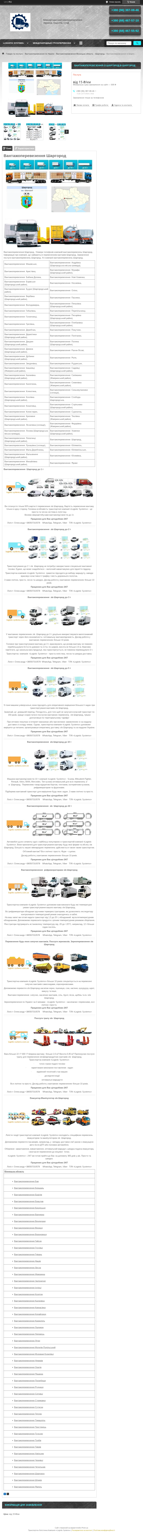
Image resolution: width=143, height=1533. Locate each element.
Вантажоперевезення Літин (27, 1341)
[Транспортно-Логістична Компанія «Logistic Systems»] (20, 21)
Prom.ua (85, 1528)
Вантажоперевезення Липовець (29, 1334)
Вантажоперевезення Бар (26, 1181)
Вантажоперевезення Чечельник (29, 1467)
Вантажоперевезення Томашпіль (29, 1420)
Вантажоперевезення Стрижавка (30, 1400)
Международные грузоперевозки (52, 43)
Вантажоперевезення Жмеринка (29, 1274)
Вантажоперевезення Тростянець (30, 1427)
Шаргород (99, 54)
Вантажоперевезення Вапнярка (29, 1214)
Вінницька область (14, 1171)
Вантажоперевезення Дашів (27, 1261)
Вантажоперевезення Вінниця (28, 1228)
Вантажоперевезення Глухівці (28, 1248)
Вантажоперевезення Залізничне (30, 1281)
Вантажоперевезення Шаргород (29, 1473)
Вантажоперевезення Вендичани (30, 1221)
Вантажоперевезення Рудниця (28, 1387)
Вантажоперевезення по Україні (39, 54)
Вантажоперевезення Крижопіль (29, 1321)
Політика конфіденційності (104, 1530)
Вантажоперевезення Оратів (27, 1367)
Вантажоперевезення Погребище (30, 1380)
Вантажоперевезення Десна (27, 1267)
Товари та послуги (14, 54)
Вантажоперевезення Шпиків (28, 1480)
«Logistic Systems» (13, 43)
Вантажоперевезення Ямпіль (28, 1487)
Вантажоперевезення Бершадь (29, 1188)
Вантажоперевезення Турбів (27, 1440)
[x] (8, 1494)
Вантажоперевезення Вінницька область (74, 54)
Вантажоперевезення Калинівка (29, 1301)
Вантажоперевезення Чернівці (28, 1460)
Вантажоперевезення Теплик (28, 1414)
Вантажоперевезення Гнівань (28, 1254)
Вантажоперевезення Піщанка (28, 1374)
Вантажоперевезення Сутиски (28, 1407)
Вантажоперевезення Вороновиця (30, 1234)
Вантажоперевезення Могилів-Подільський (34, 1347)
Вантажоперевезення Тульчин (28, 1434)
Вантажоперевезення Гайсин (28, 1241)
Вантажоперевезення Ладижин (29, 1327)
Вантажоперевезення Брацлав (28, 1201)
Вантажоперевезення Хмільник (29, 1453)
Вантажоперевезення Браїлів (28, 1194)
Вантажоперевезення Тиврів (27, 1447)
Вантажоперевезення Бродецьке (30, 1208)
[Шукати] (137, 43)
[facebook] (5, 1494)
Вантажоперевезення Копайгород (30, 1314)
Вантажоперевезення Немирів (28, 1360)
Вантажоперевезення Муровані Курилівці (34, 1354)
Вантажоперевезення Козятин (28, 1294)
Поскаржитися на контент (82, 1530)
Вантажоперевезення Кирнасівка (30, 1307)
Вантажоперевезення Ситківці (28, 1394)
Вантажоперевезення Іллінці (27, 1287)
